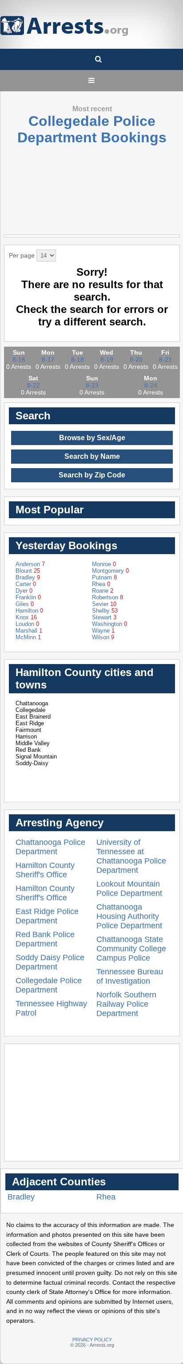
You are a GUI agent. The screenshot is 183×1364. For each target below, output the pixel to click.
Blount (28, 570)
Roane (102, 590)
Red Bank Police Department (45, 939)
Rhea (101, 584)
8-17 (48, 359)
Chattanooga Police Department (50, 847)
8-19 (106, 359)
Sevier (104, 604)
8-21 (165, 359)
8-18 (77, 359)
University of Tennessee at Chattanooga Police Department (131, 856)
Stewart (104, 617)
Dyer (24, 590)
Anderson (30, 564)
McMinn (28, 637)
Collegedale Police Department (49, 985)
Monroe (104, 564)
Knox (26, 617)
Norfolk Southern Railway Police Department (126, 1004)
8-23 (92, 385)
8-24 (150, 385)
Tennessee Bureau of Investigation (129, 976)
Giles (25, 604)
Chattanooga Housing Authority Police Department (129, 916)
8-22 (33, 385)
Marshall (29, 630)
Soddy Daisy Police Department (50, 962)
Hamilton (29, 610)
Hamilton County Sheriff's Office (45, 870)
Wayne (103, 630)
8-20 (136, 359)
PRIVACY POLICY (92, 1339)
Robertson (107, 597)
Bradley (28, 577)
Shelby (105, 610)
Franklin (28, 597)
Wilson (103, 637)
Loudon (27, 624)
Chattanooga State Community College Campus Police (131, 948)
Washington (109, 624)
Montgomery (110, 570)
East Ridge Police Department (47, 916)
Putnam (104, 577)
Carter (26, 584)
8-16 (18, 359)
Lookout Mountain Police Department (129, 888)
